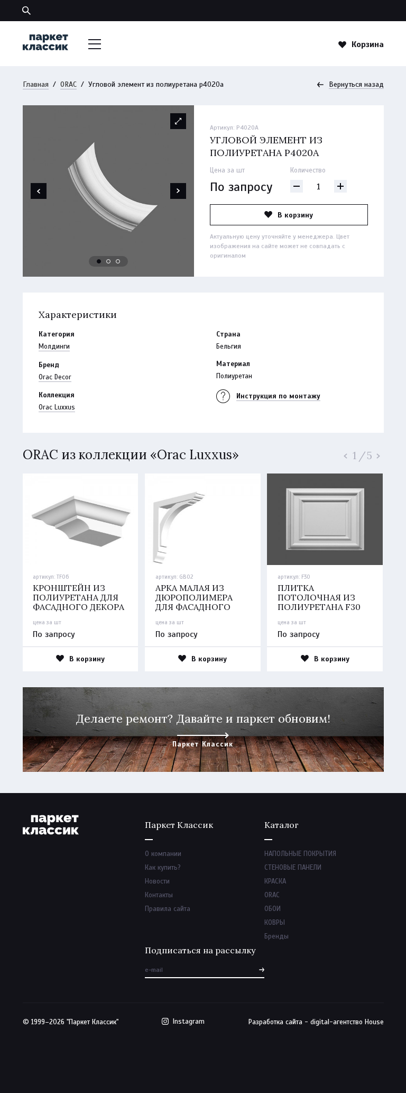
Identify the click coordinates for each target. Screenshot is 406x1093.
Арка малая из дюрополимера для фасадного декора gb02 (194, 602)
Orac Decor (55, 377)
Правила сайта (167, 909)
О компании (163, 854)
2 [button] (109, 262)
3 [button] (118, 262)
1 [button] (99, 262)
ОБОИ (272, 909)
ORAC (68, 84)
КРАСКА (275, 881)
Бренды (276, 936)
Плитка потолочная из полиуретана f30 (319, 597)
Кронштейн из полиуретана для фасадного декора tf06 (78, 602)
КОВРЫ (274, 922)
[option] (108, 191)
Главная (36, 84)
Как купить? (163, 867)
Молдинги (54, 346)
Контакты (159, 895)
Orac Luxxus (57, 407)
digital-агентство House (347, 1022)
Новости (157, 881)
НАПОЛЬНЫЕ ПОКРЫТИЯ (300, 854)
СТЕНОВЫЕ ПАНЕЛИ (292, 867)
